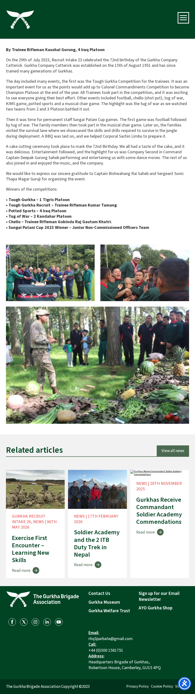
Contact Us (99, 593)
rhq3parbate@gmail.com (110, 639)
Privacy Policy (137, 686)
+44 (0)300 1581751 (105, 650)
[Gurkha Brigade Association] (20, 19)
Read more (21, 571)
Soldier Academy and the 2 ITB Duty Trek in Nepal (97, 543)
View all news (172, 451)
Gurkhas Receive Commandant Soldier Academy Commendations (159, 510)
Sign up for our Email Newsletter (159, 596)
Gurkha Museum (104, 602)
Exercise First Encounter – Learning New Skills (30, 549)
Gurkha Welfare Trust (109, 611)
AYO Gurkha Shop (155, 608)
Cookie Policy (162, 686)
